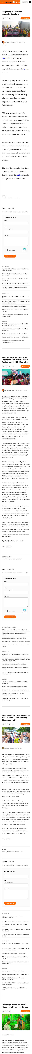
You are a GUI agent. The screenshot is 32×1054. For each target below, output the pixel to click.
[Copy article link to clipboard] (13, 18)
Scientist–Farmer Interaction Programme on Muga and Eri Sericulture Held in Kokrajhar (15, 324)
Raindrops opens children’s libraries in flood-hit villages (14, 333)
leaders (19, 175)
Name (5, 220)
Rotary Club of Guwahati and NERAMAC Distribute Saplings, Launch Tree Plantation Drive (16, 301)
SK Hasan (7, 748)
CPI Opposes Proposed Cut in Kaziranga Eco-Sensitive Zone (15, 921)
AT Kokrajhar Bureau (9, 390)
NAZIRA (4, 754)
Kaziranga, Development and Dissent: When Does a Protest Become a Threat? (15, 274)
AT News (7, 42)
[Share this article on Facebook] (6, 18)
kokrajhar (8, 546)
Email (8, 228)
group (26, 69)
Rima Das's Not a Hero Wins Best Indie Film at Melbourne (15, 283)
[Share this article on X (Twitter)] (10, 18)
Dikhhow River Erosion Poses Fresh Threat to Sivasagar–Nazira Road (14, 925)
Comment (6, 235)
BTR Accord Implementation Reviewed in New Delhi (14, 638)
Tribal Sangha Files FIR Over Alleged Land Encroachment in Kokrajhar (15, 645)
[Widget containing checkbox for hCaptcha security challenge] (15, 250)
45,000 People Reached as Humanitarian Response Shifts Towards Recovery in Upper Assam (14, 287)
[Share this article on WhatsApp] (3, 18)
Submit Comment (10, 256)
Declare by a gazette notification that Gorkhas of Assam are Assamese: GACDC (15, 315)
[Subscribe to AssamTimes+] (29, 1)
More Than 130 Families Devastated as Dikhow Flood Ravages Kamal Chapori (16, 930)
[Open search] (26, 2)
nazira (8, 839)
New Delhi (6, 58)
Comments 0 (26, 18)
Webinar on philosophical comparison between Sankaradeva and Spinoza (15, 310)
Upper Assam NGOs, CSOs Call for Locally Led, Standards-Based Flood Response (15, 269)
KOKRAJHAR (6, 396)
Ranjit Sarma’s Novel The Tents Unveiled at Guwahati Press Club (15, 297)
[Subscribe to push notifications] (23, 2)
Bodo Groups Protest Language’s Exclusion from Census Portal (16, 641)
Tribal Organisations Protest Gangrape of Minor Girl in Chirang (14, 633)
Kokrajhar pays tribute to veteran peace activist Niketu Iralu (15, 337)
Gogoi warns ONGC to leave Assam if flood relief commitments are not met (13, 341)
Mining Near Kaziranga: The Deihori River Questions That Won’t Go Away (15, 279)
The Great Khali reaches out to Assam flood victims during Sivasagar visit (15, 329)
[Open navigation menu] (2, 1)
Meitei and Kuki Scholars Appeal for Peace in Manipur (14, 306)
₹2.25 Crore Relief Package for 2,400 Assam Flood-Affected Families (15, 935)
